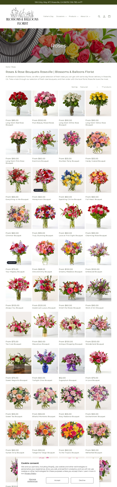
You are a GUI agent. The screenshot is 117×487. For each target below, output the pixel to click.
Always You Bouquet (14, 308)
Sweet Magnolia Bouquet (16, 380)
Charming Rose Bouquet (96, 236)
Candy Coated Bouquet (96, 161)
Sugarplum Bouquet (68, 380)
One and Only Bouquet (42, 272)
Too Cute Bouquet (13, 344)
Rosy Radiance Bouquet (69, 416)
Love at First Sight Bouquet (71, 236)
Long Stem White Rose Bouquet (69, 124)
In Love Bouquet (93, 380)
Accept (57, 480)
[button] (61, 16)
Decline (82, 480)
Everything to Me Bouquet (17, 199)
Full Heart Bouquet (94, 199)
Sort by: (75, 87)
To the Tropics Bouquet (69, 453)
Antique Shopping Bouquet (70, 344)
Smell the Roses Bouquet (70, 308)
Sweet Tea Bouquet (14, 416)
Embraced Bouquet (94, 272)
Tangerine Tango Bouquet (43, 453)
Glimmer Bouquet (13, 236)
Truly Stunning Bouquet (42, 236)
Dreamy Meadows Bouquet (70, 272)
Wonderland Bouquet (95, 344)
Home (8, 67)
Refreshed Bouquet (94, 453)
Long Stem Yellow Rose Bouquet (96, 124)
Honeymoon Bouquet (41, 199)
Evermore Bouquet (40, 161)
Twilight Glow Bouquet (42, 380)
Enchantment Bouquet (95, 416)
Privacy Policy (30, 473)
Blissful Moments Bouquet (43, 416)
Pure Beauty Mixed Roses (43, 123)
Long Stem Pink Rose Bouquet (15, 162)
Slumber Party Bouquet (69, 161)
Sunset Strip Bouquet (15, 453)
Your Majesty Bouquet (15, 272)
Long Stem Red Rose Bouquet (15, 124)
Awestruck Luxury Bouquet (44, 308)
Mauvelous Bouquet (40, 344)
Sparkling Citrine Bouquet (70, 199)
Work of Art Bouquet (95, 308)
